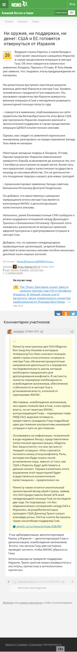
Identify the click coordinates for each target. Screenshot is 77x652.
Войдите (8, 602)
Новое (35, 21)
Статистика (35, 644)
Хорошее (23, 21)
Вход (72, 4)
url (41, 331)
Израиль (24, 270)
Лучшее (9, 21)
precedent (18, 331)
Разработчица (25, 581)
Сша (7, 270)
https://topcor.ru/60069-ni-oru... (35, 261)
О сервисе (22, 644)
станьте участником (31, 602)
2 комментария (14, 272)
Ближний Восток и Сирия (17, 13)
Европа (15, 270)
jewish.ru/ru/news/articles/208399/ (38, 526)
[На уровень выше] (8, 581)
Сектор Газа (36, 270)
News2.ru (11, 644)
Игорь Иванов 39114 (28, 266)
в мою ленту (61, 12)
